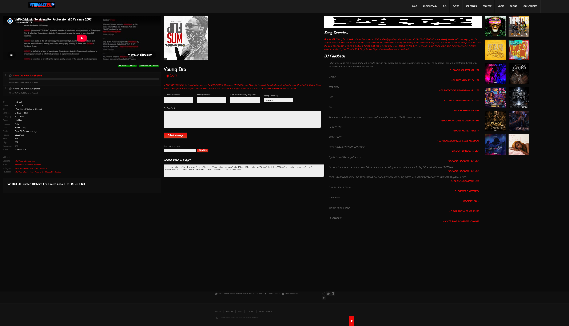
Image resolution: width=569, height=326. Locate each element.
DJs (444, 6)
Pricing (513, 6)
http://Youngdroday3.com (25, 161)
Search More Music (172, 146)
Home (414, 6)
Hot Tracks (471, 6)
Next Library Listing (149, 66)
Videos (501, 6)
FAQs (240, 312)
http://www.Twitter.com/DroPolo (28, 165)
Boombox (487, 6)
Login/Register (530, 6)
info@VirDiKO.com (291, 293)
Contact (250, 312)
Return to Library (127, 66)
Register (229, 312)
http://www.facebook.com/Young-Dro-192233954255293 (38, 172)
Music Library (430, 6)
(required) (172, 95)
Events (456, 6)
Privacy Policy (265, 312)
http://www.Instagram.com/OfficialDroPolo (31, 168)
